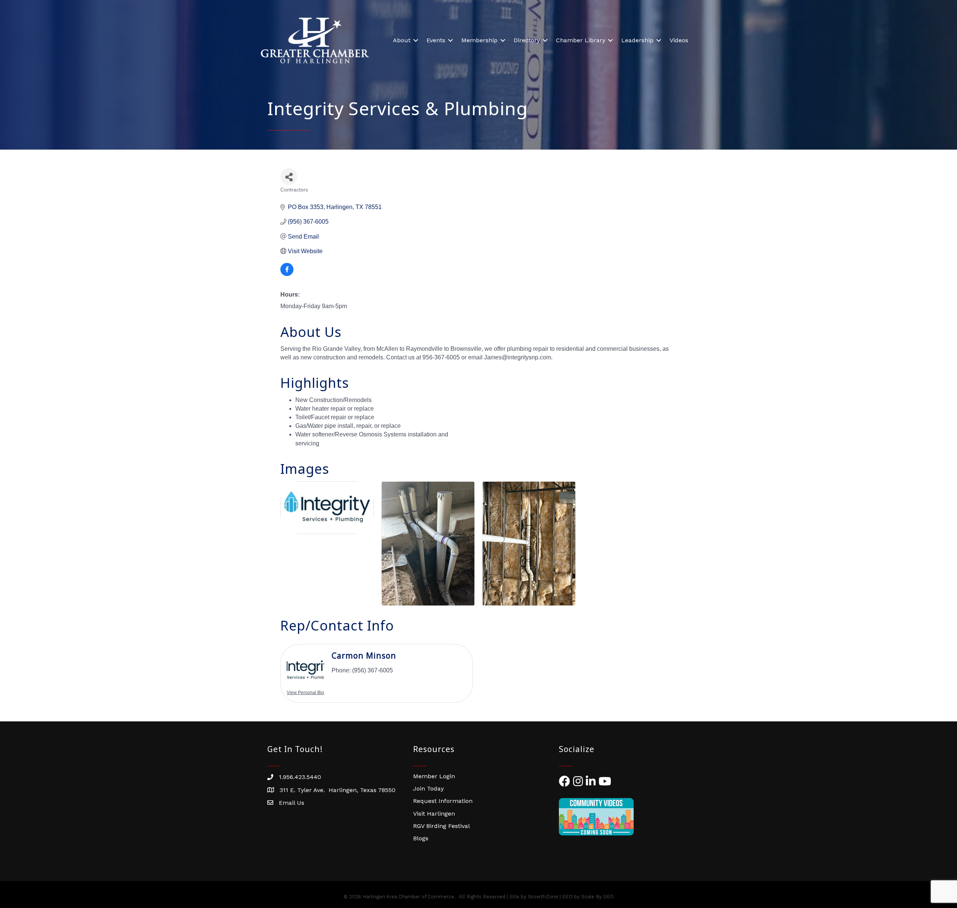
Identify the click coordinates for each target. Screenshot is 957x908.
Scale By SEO (597, 896)
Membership (479, 40)
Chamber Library (580, 40)
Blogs (420, 838)
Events (436, 40)
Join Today (428, 788)
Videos (679, 40)
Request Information (443, 800)
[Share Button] (288, 176)
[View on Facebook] (286, 274)
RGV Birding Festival (441, 825)
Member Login (434, 776)
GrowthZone (543, 896)
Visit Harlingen (434, 813)
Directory (527, 40)
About (401, 40)
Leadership (637, 40)
